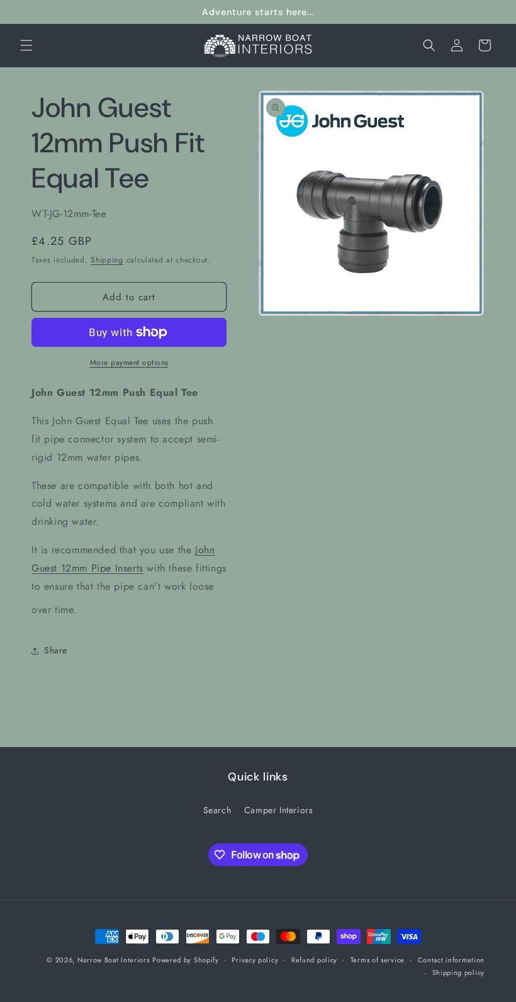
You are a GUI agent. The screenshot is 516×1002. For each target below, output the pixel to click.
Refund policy (314, 960)
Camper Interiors (278, 810)
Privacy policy (255, 960)
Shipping (107, 260)
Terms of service (378, 960)
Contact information (451, 960)
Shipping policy (458, 972)
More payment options (129, 362)
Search (217, 810)
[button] (26, 45)
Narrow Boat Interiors (113, 960)
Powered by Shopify (185, 960)
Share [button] (55, 650)
